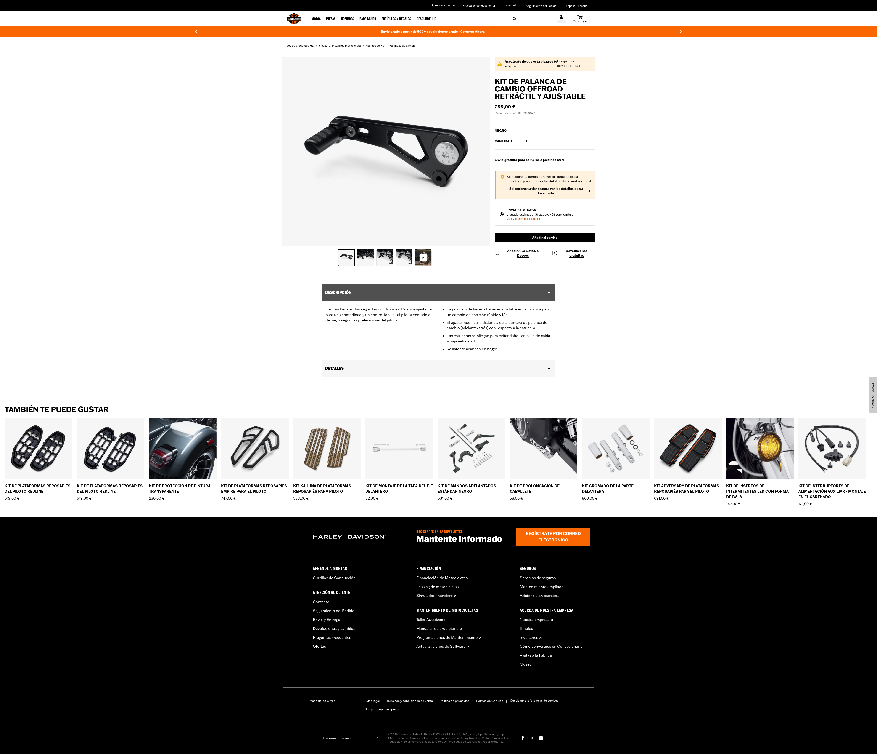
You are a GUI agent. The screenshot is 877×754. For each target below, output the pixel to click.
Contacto (321, 601)
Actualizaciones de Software (440, 646)
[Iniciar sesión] (561, 19)
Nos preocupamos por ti (382, 709)
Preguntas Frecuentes (332, 637)
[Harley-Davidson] (361, 537)
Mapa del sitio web (322, 701)
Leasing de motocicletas (437, 586)
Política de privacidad (454, 701)
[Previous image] (291, 151)
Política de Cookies (489, 701)
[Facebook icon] (523, 738)
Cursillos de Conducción (334, 577)
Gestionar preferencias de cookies (534, 700)
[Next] (681, 31)
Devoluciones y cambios (334, 628)
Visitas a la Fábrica (536, 655)
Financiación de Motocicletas (442, 577)
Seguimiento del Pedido (541, 6)
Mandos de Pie (375, 45)
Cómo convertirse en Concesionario (551, 646)
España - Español (577, 6)
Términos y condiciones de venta (409, 701)
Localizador (510, 5)
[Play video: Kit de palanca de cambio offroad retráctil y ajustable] (423, 257)
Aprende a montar (443, 5)
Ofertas (319, 646)
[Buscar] (529, 19)
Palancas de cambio (402, 45)
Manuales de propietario (437, 628)
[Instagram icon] (532, 738)
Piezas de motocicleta (346, 45)
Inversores (529, 637)
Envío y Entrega (326, 619)
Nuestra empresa (534, 619)
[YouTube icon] (541, 738)
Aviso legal (372, 701)
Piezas (323, 45)
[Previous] (196, 31)
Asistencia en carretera (540, 595)
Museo (526, 664)
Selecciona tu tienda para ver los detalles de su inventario (546, 191)
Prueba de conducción (476, 5)
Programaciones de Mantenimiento (447, 637)
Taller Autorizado (431, 619)
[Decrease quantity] (518, 141)
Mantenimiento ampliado (542, 586)
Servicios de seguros (538, 577)
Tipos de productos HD (299, 45)
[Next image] (481, 151)
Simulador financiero (434, 595)
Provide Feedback (873, 394)
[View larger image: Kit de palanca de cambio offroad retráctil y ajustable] (386, 151)
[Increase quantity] (534, 141)
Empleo (526, 628)
